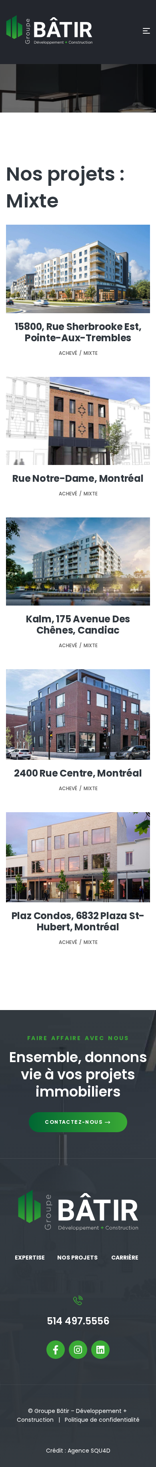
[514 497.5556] (78, 1300)
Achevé (68, 353)
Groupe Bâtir (51, 1411)
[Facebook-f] (55, 1349)
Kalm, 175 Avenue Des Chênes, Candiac (78, 624)
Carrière (124, 1258)
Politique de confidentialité (102, 1420)
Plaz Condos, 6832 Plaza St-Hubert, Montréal (78, 921)
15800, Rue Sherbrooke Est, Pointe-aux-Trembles (78, 332)
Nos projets (77, 1258)
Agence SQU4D (89, 1451)
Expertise (30, 1258)
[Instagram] (78, 1349)
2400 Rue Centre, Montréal (78, 773)
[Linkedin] (100, 1349)
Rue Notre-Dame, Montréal (77, 478)
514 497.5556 (78, 1321)
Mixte (91, 353)
